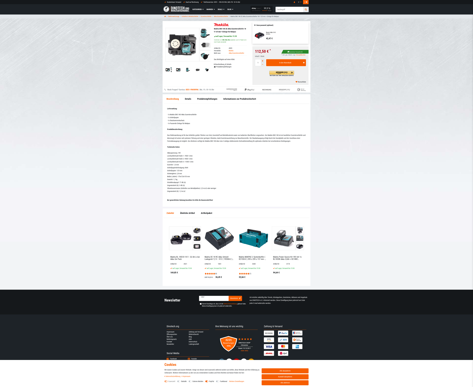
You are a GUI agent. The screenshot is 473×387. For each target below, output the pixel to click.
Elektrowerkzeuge (173, 16)
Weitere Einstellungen (236, 381)
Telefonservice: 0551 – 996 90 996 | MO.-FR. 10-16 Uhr (221, 2)
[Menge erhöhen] (262, 61)
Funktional (223, 381)
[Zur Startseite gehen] (165, 16)
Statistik (183, 381)
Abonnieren (234, 298)
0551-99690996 (192, 89)
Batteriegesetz (172, 339)
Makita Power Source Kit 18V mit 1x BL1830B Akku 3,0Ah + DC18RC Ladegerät (287, 258)
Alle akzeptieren (285, 371)
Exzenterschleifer (206, 16)
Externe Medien (198, 381)
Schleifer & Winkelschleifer (190, 16)
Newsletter (170, 344)
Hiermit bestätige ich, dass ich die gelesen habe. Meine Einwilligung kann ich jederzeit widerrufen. (224, 305)
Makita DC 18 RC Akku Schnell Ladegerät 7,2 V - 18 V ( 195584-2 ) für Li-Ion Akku (218, 258)
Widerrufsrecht (194, 334)
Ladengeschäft (194, 344)
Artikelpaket (206, 213)
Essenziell (171, 381)
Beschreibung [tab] (220, 64)
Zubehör (170, 213)
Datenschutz (193, 342)
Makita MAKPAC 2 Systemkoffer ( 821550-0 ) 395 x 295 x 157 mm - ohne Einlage (252, 258)
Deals (220, 9)
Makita (231, 51)
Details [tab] (229, 64)
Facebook (173, 359)
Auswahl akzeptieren (285, 377)
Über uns (170, 337)
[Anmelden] (294, 2)
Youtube (194, 359)
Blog (229, 9)
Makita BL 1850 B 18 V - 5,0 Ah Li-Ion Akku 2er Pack (185, 258)
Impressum (170, 332)
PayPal (211, 381)
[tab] (170, 213)
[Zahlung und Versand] (270, 333)
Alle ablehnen (285, 383)
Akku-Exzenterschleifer (221, 16)
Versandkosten (300, 55)
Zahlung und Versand (196, 332)
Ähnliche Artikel (187, 213)
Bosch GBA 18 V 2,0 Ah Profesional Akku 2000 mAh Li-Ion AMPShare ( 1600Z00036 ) (271, 33)
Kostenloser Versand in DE (296, 52)
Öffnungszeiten (172, 334)
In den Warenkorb (285, 63)
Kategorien (197, 9)
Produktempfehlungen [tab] (223, 67)
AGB (190, 339)
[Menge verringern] (262, 64)
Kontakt (169, 342)
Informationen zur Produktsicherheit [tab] (239, 99)
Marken (210, 9)
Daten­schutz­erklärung (173, 376)
